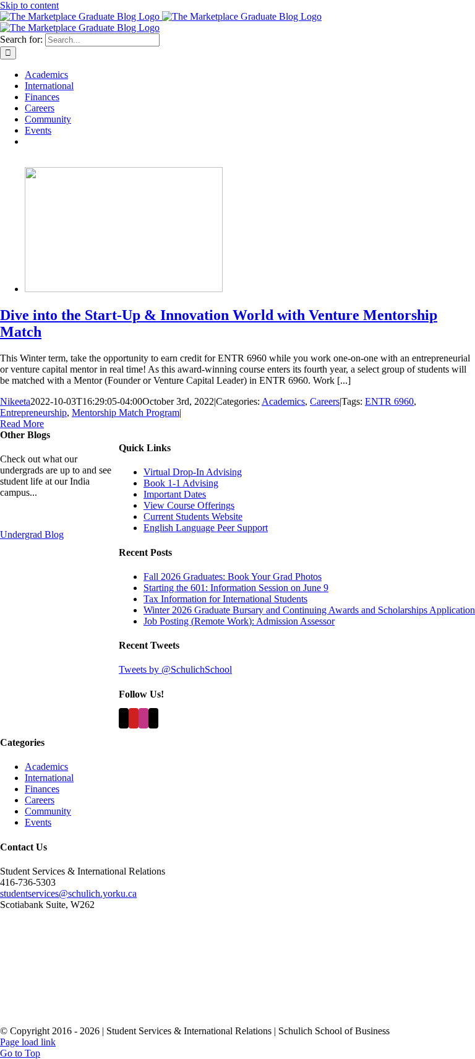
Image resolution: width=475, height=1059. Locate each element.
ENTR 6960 (389, 401)
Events (38, 822)
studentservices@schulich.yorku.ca (68, 893)
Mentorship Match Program (125, 412)
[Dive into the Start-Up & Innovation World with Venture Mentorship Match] (124, 288)
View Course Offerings (188, 505)
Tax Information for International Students (225, 599)
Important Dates (174, 494)
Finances (42, 789)
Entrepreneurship (33, 412)
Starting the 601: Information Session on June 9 (235, 587)
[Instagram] (143, 718)
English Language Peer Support (205, 527)
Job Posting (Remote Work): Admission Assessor (239, 621)
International (49, 777)
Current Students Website (192, 516)
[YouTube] (134, 718)
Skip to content (29, 5)
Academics (283, 401)
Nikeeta (15, 401)
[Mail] (153, 718)
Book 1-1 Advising (180, 483)
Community (48, 811)
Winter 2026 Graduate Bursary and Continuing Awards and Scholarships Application (309, 610)
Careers (325, 401)
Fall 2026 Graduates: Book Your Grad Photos (232, 576)
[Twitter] (124, 718)
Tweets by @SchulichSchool (175, 669)
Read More (22, 423)
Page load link (28, 1042)
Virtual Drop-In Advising (192, 472)
